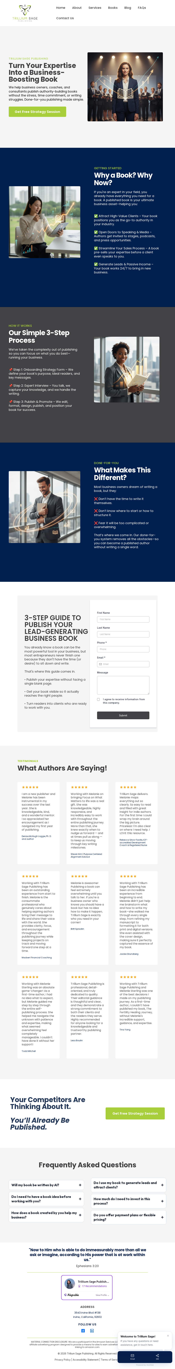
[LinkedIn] (92, 1330)
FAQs (142, 7)
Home (60, 7)
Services (95, 7)
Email (101, 657)
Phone (102, 642)
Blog (127, 7)
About (77, 7)
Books (113, 7)
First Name (103, 612)
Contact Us (65, 18)
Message (102, 672)
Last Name (103, 627)
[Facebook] (83, 1330)
